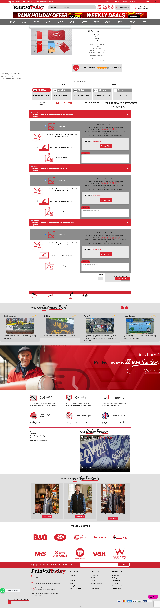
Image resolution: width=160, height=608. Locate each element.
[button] (122, 7)
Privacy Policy (74, 586)
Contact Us (73, 583)
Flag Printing (72, 22)
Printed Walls (132, 22)
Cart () (155, 1)
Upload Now (61, 126)
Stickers (24, 22)
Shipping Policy (116, 588)
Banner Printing (12, 22)
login (147, 1)
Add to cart (122, 278)
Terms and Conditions (118, 586)
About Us (117, 1)
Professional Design (61, 157)
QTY (101, 275)
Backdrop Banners (96, 583)
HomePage (73, 575)
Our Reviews (115, 575)
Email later (61, 135)
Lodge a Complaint (75, 588)
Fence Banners (60, 22)
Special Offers (116, 580)
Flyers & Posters (84, 22)
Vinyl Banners (95, 575)
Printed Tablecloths (108, 22)
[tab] (97, 35)
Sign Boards (48, 22)
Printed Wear (96, 22)
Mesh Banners (95, 578)
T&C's (139, 1)
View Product (47, 516)
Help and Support (129, 1)
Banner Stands (36, 22)
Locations (72, 578)
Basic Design (61, 147)
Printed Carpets (120, 22)
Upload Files (105, 146)
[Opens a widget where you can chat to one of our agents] (153, 597)
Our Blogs (115, 578)
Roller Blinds (145, 22)
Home (107, 1)
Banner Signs (95, 586)
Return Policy (116, 583)
